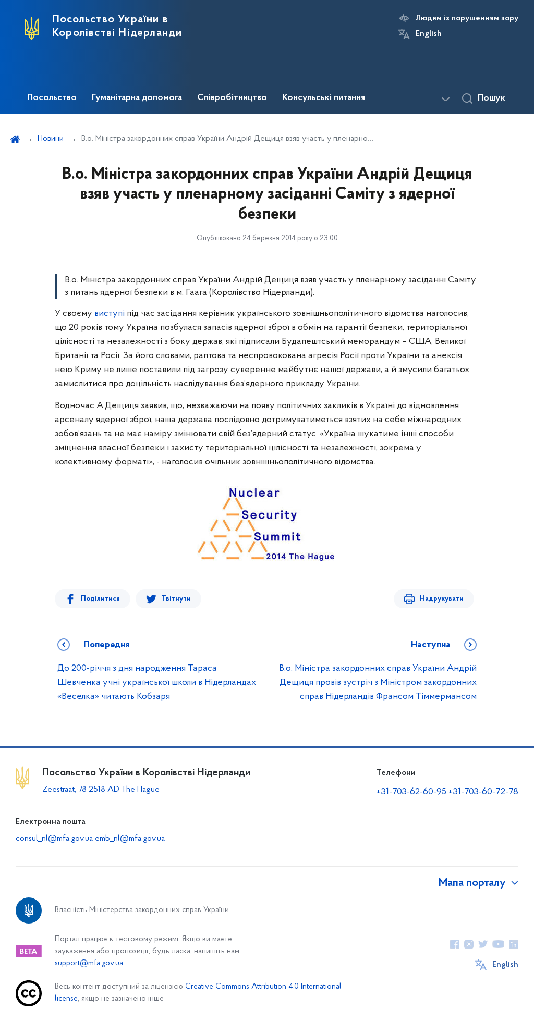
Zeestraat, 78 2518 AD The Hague (101, 789)
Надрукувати (442, 599)
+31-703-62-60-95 (411, 792)
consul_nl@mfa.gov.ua (54, 838)
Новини (51, 138)
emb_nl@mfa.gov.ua (130, 838)
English (429, 34)
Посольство (52, 98)
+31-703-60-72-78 (483, 792)
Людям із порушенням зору (467, 18)
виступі (109, 313)
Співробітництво (232, 98)
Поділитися (100, 599)
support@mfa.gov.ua (89, 963)
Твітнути (176, 599)
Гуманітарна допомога (137, 98)
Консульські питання (323, 98)
